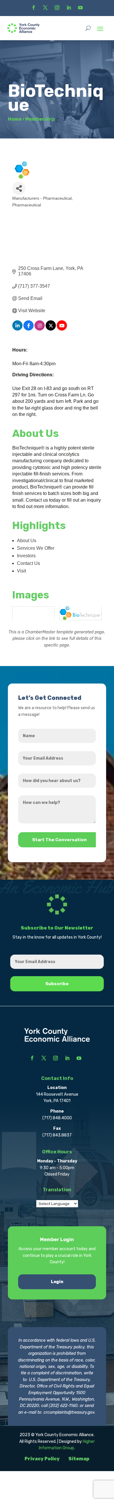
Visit (21, 570)
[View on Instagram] (39, 328)
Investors (26, 555)
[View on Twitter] (51, 328)
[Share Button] (18, 188)
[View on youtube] (62, 328)
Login (57, 1281)
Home (15, 119)
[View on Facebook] (28, 328)
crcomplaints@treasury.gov (69, 1412)
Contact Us (28, 563)
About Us (26, 540)
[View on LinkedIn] (17, 328)
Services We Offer (35, 548)
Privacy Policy (42, 1458)
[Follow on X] (45, 7)
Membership (40, 119)
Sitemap (78, 1458)
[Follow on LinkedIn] (68, 7)
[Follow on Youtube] (80, 7)
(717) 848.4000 (57, 1117)
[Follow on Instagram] (57, 7)
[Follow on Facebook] (33, 7)
